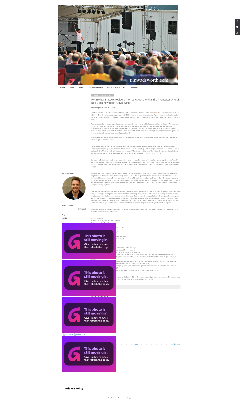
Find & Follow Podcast (116, 87)
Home (62, 87)
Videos (81, 87)
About (72, 87)
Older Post (176, 344)
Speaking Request (95, 87)
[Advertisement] (135, 322)
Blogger (129, 398)
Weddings (134, 87)
